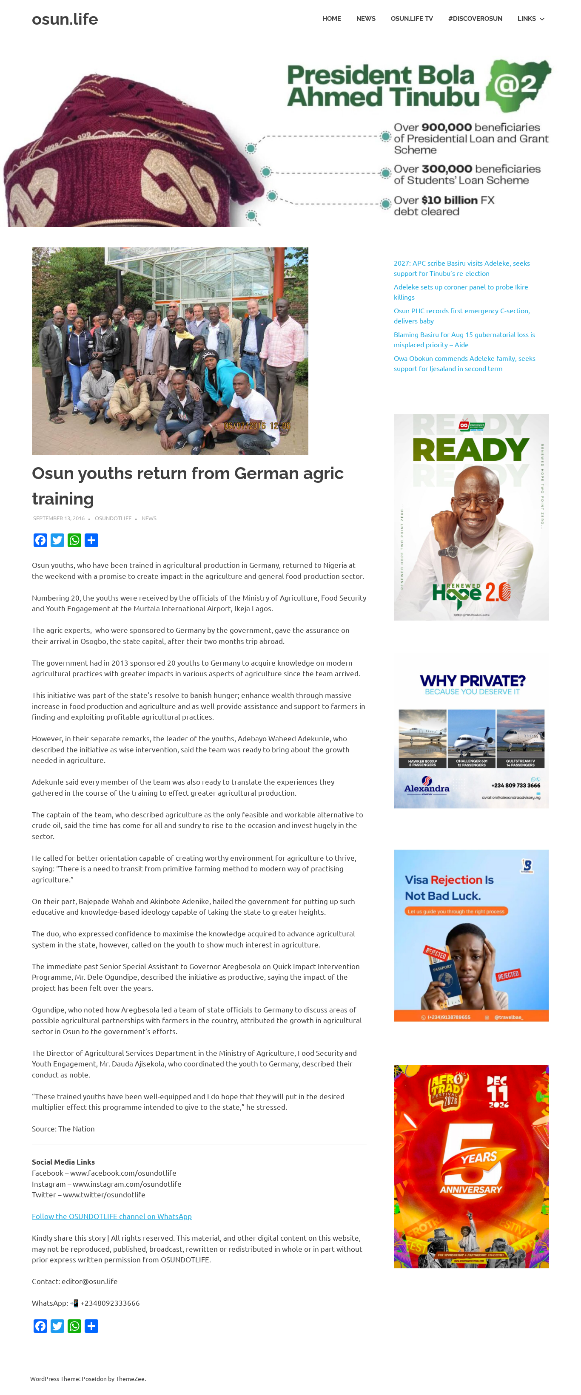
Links (527, 19)
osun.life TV (412, 19)
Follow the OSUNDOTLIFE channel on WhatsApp (112, 1215)
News (366, 19)
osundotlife (113, 518)
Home (331, 19)
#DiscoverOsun (475, 19)
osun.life (65, 18)
